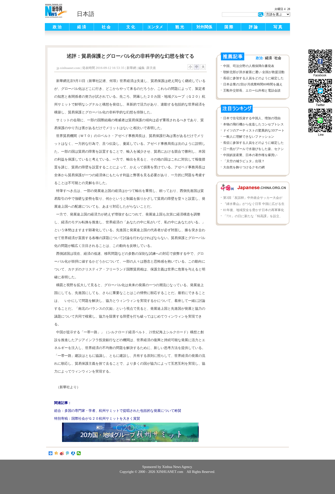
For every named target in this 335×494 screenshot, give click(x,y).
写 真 (277, 27)
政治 (259, 58)
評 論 (253, 27)
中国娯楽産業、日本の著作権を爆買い (250, 155)
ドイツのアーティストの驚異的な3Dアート (253, 130)
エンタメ (155, 27)
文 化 (130, 27)
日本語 (85, 14)
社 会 (106, 27)
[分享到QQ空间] (56, 453)
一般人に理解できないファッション (248, 136)
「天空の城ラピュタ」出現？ (244, 161)
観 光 (179, 27)
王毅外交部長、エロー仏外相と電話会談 (252, 90)
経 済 (81, 27)
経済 (268, 58)
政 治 (57, 27)
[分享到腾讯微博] (67, 453)
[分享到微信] (79, 453)
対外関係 (204, 27)
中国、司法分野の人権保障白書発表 (248, 66)
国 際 (228, 27)
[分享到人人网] (73, 453)
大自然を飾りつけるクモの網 (244, 167)
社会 (277, 58)
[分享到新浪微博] (62, 453)
